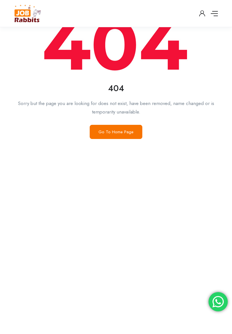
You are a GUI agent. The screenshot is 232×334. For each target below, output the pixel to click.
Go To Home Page (116, 132)
